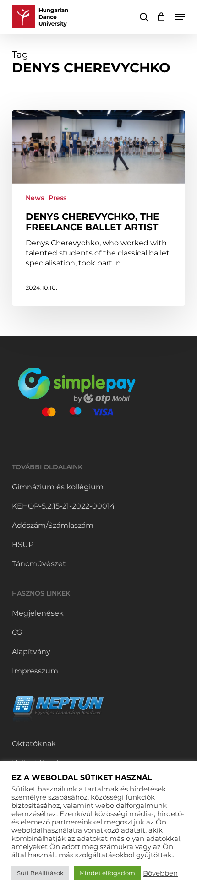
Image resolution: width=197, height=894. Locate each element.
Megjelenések (38, 613)
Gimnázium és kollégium (58, 486)
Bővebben (160, 873)
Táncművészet (39, 563)
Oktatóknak (34, 743)
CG (17, 632)
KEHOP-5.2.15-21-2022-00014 (63, 506)
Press (57, 198)
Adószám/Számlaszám (52, 525)
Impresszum (35, 670)
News (35, 198)
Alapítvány (31, 651)
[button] (180, 17)
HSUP (22, 544)
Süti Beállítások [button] (40, 873)
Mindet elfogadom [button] (107, 873)
